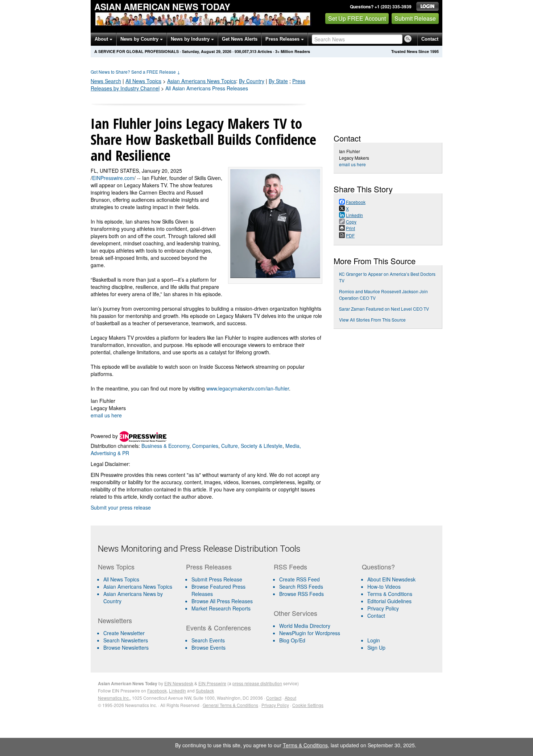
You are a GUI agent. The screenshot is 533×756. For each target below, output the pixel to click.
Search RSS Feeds (301, 586)
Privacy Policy (383, 608)
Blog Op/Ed (292, 640)
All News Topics (143, 81)
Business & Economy (165, 445)
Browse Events (208, 647)
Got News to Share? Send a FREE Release (135, 72)
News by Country (140, 39)
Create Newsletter (124, 633)
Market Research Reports (221, 608)
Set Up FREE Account (357, 18)
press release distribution (257, 683)
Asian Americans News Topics (137, 586)
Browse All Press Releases (222, 601)
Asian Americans (201, 81)
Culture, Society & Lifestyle (251, 445)
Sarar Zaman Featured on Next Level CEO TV (384, 309)
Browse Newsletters (126, 647)
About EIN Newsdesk (391, 579)
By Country (251, 81)
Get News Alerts (239, 39)
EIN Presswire (212, 683)
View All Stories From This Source (372, 319)
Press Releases (283, 39)
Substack (205, 690)
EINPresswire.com (113, 177)
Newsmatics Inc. (114, 698)
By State (278, 81)
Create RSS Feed (299, 579)
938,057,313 (245, 51)
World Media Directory (304, 625)
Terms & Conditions (389, 593)
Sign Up (376, 647)
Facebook (157, 690)
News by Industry (191, 39)
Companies (205, 445)
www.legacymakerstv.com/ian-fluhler (247, 388)
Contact (429, 39)
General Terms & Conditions (230, 705)
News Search (106, 81)
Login (373, 640)
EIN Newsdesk (178, 683)
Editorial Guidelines (389, 601)
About (102, 39)
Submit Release (415, 18)
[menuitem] (139, 586)
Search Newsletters (125, 640)
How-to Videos (384, 586)
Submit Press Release (216, 579)
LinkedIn (177, 690)
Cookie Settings (307, 705)
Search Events (208, 640)
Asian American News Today (162, 6)
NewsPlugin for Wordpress (309, 633)
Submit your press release (121, 507)
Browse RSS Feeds (301, 593)
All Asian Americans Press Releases (206, 88)
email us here (106, 415)
